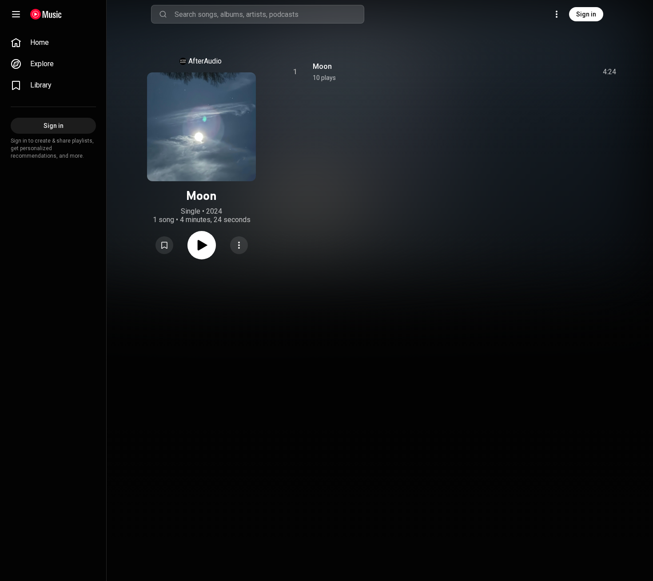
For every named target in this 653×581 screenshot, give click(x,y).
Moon (322, 66)
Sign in (586, 14)
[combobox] (269, 14)
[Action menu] (239, 245)
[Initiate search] (163, 14)
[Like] (542, 72)
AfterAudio (205, 61)
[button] (164, 245)
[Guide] (16, 14)
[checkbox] (610, 72)
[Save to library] (164, 245)
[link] (53, 42)
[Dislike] (559, 72)
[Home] (46, 14)
